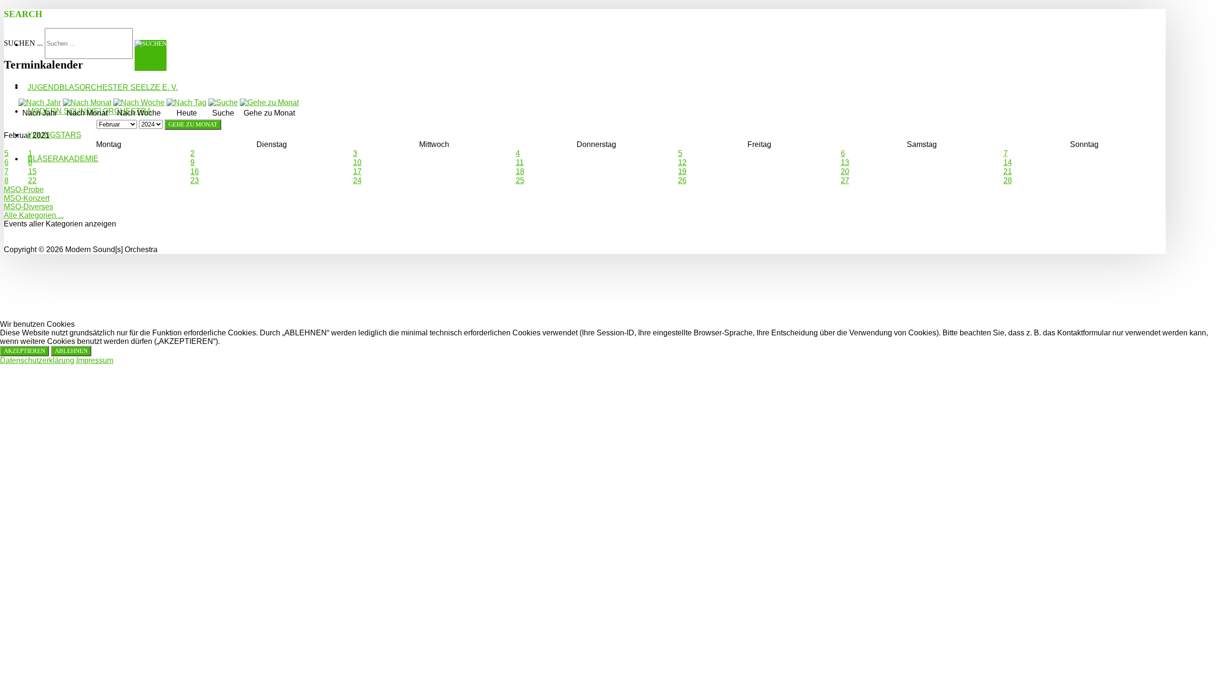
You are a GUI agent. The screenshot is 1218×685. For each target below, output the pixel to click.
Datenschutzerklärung (37, 360)
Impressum (94, 360)
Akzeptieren (24, 350)
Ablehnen (71, 350)
